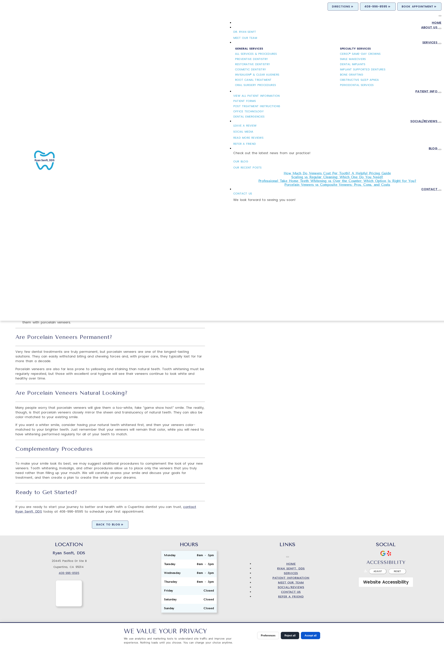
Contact (430, 189)
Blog (434, 148)
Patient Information (291, 578)
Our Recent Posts (247, 168)
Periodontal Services (357, 85)
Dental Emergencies (248, 117)
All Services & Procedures (256, 54)
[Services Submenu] (440, 43)
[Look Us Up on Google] (383, 553)
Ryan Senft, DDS (291, 568)
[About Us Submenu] (440, 28)
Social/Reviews (424, 121)
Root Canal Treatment (253, 80)
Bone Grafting (351, 75)
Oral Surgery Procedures (255, 85)
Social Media (243, 132)
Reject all (290, 635)
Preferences (268, 635)
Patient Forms (244, 101)
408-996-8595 (69, 573)
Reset (397, 571)
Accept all (311, 635)
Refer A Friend (244, 144)
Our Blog (240, 161)
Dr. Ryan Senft (244, 32)
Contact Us (242, 194)
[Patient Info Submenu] (440, 92)
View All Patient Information (256, 96)
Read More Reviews (248, 138)
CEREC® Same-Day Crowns (360, 54)
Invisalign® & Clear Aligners (257, 75)
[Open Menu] (440, 15)
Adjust (378, 571)
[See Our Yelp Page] (389, 553)
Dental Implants (352, 64)
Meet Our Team (245, 38)
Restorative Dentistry (252, 64)
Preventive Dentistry (251, 59)
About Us (430, 27)
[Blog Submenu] (440, 149)
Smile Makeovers (353, 59)
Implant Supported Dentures (362, 69)
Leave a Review (245, 126)
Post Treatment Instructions (256, 106)
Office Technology (248, 111)
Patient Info (427, 91)
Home (436, 22)
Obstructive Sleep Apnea (359, 80)
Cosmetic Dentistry (250, 69)
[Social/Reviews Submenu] (440, 122)
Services (430, 42)
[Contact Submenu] (440, 190)
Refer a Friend (291, 596)
